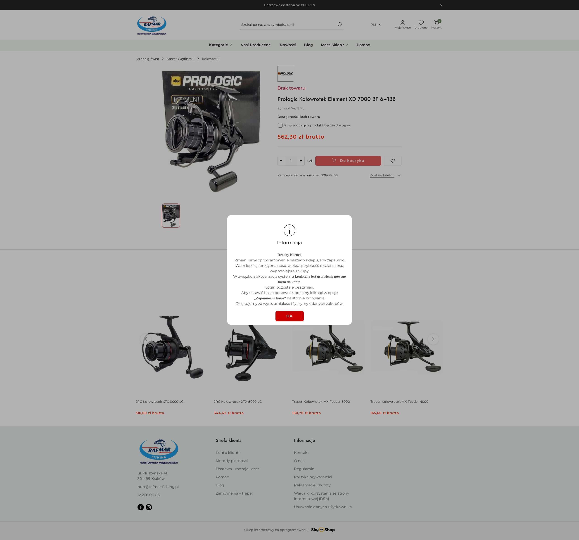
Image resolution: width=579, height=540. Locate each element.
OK (289, 316)
